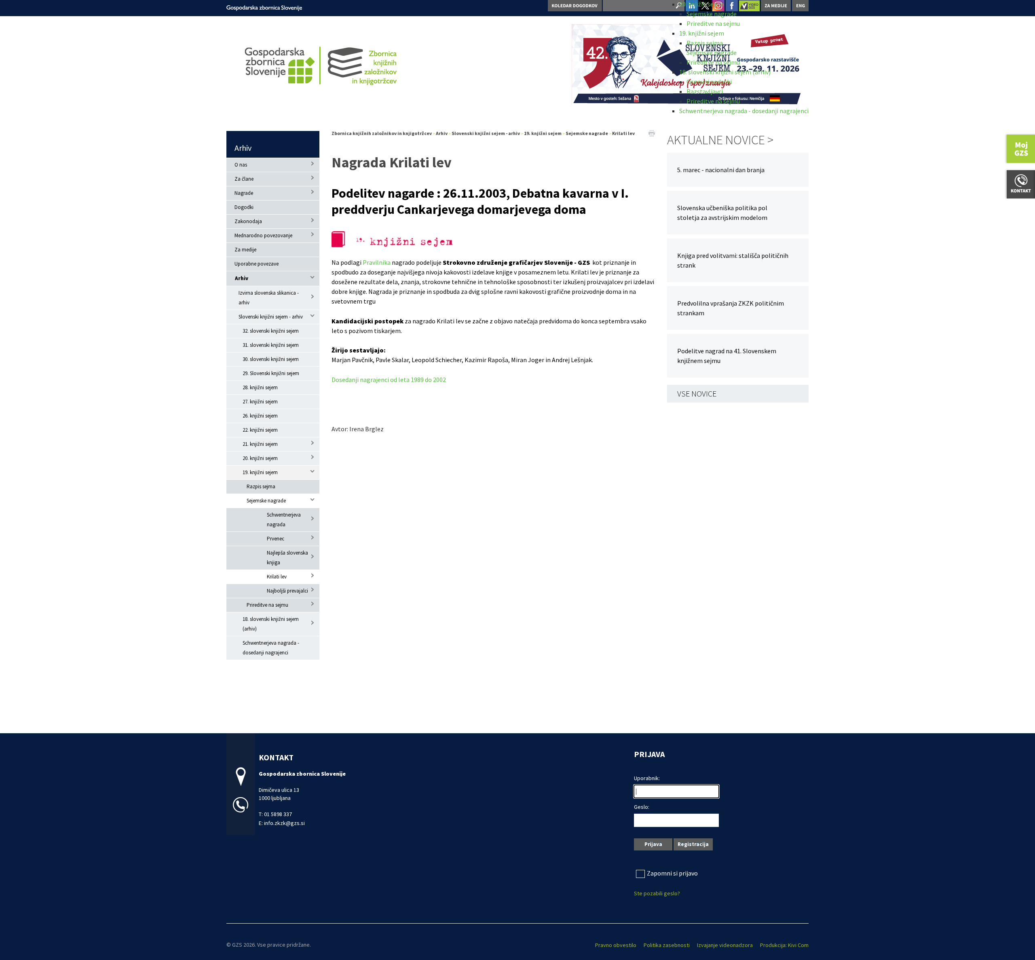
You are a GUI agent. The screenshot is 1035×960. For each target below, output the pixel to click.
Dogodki (243, 207)
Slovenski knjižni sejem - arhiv (271, 316)
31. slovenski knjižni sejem (271, 345)
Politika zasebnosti (667, 945)
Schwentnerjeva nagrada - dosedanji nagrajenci (744, 111)
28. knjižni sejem (260, 387)
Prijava (653, 844)
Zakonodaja (248, 221)
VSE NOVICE (696, 393)
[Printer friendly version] (651, 133)
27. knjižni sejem (260, 401)
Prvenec (275, 538)
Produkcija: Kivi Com (784, 945)
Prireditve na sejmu (713, 23)
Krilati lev (277, 576)
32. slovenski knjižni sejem (271, 330)
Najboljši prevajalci (287, 590)
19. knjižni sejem (701, 33)
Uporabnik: (647, 778)
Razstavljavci (704, 91)
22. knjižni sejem (260, 429)
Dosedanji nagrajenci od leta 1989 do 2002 (389, 380)
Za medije (245, 249)
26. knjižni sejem (260, 415)
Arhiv (242, 148)
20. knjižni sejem (701, 4)
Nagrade (243, 193)
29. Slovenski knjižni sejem (271, 373)
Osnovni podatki (709, 82)
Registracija (693, 844)
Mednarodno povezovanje (263, 235)
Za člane (243, 178)
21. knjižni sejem (260, 444)
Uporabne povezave (256, 263)
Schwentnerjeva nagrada (284, 519)
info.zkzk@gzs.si (284, 823)
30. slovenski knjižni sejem (271, 359)
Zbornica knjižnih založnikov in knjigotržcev (382, 133)
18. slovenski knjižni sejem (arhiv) (725, 72)
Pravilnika (377, 262)
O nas (240, 164)
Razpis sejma (704, 43)
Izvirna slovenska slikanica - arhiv (269, 297)
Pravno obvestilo (615, 945)
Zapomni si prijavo (672, 873)
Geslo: (641, 806)
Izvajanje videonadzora (725, 945)
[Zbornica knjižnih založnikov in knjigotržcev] (264, 7)
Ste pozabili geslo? (657, 893)
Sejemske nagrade (711, 14)
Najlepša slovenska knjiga (287, 557)
